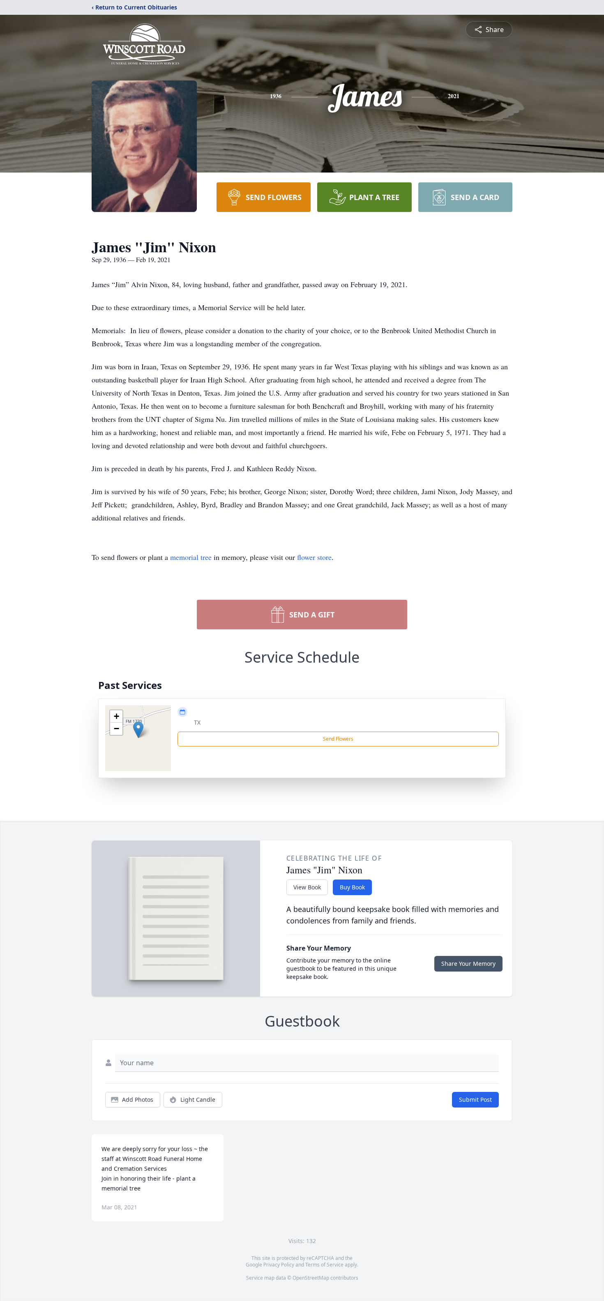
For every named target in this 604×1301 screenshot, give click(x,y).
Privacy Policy (278, 1264)
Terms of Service (324, 1264)
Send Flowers (338, 738)
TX (197, 722)
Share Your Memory (468, 963)
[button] (138, 729)
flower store (314, 557)
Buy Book (352, 887)
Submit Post (475, 1099)
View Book (307, 887)
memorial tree (191, 557)
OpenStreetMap (311, 1277)
